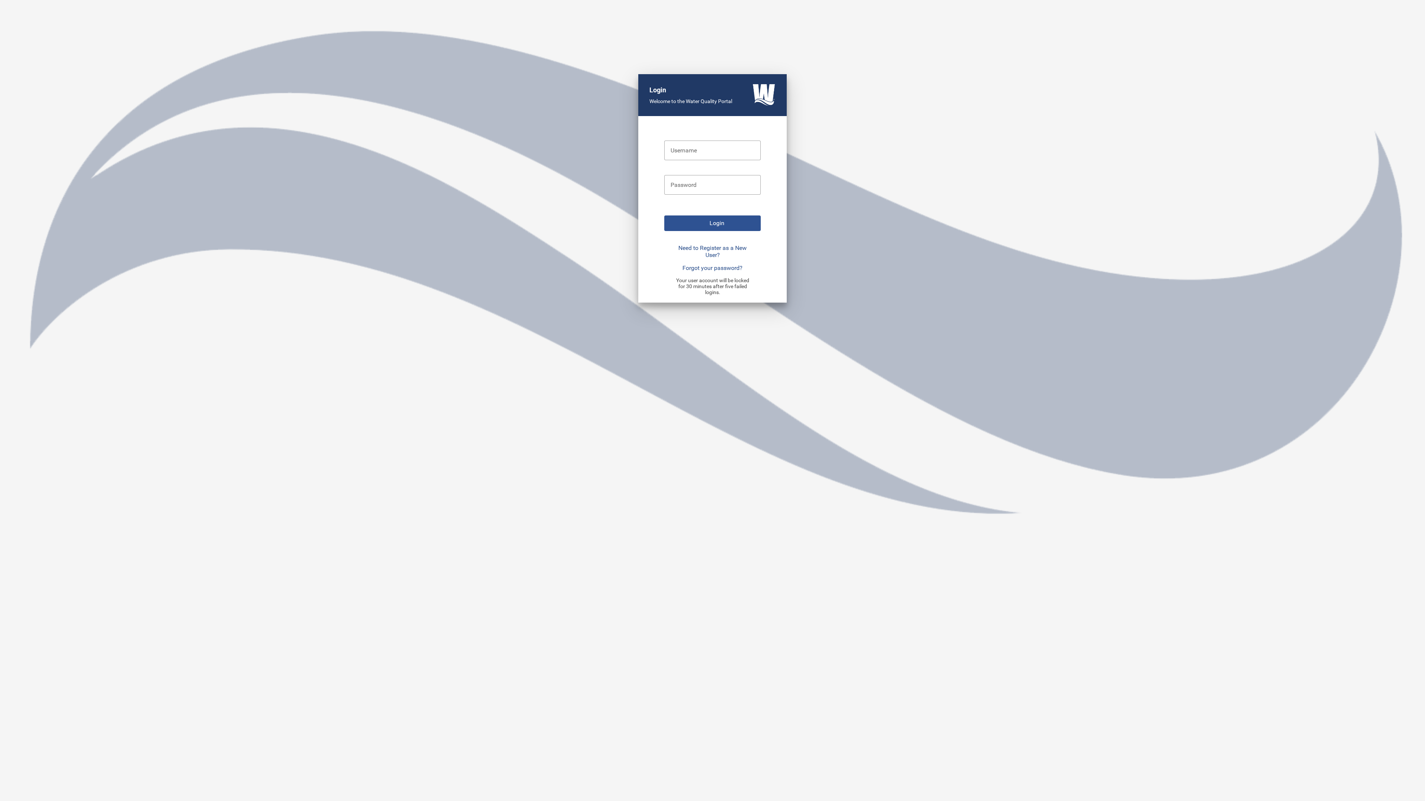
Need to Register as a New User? (712, 251)
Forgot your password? (712, 267)
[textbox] (712, 150)
